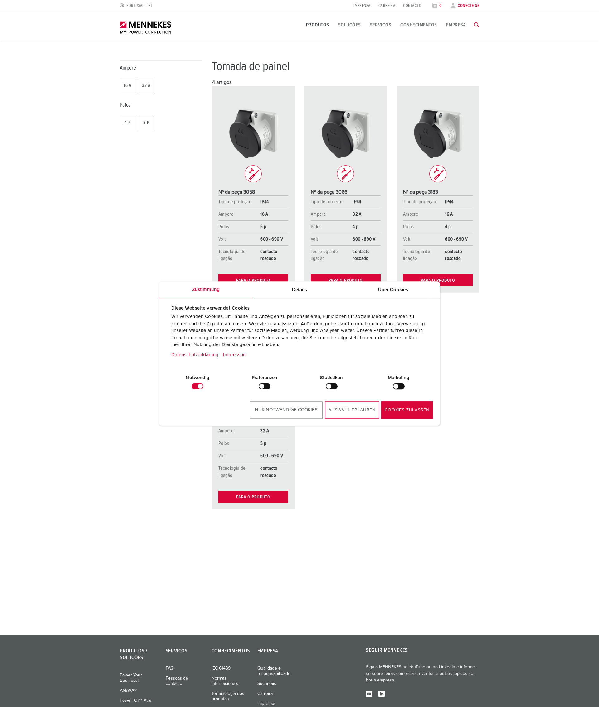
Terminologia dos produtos (228, 696)
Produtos (317, 24)
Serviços (381, 24)
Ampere (128, 68)
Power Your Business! (131, 678)
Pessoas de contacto (177, 681)
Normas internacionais (225, 681)
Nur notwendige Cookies (286, 409)
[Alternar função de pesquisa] (476, 24)
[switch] (264, 386)
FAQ (170, 668)
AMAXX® (128, 690)
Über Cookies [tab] (393, 289)
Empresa (456, 24)
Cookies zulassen (407, 410)
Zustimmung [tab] (206, 289)
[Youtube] (369, 693)
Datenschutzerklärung (195, 355)
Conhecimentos (418, 24)
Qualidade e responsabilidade (273, 671)
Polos (125, 105)
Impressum (235, 355)
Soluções (349, 24)
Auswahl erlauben (352, 410)
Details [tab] (299, 289)
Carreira (387, 6)
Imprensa (362, 6)
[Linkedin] (381, 693)
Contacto (412, 6)
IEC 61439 (221, 668)
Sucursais (266, 683)
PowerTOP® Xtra (135, 700)
